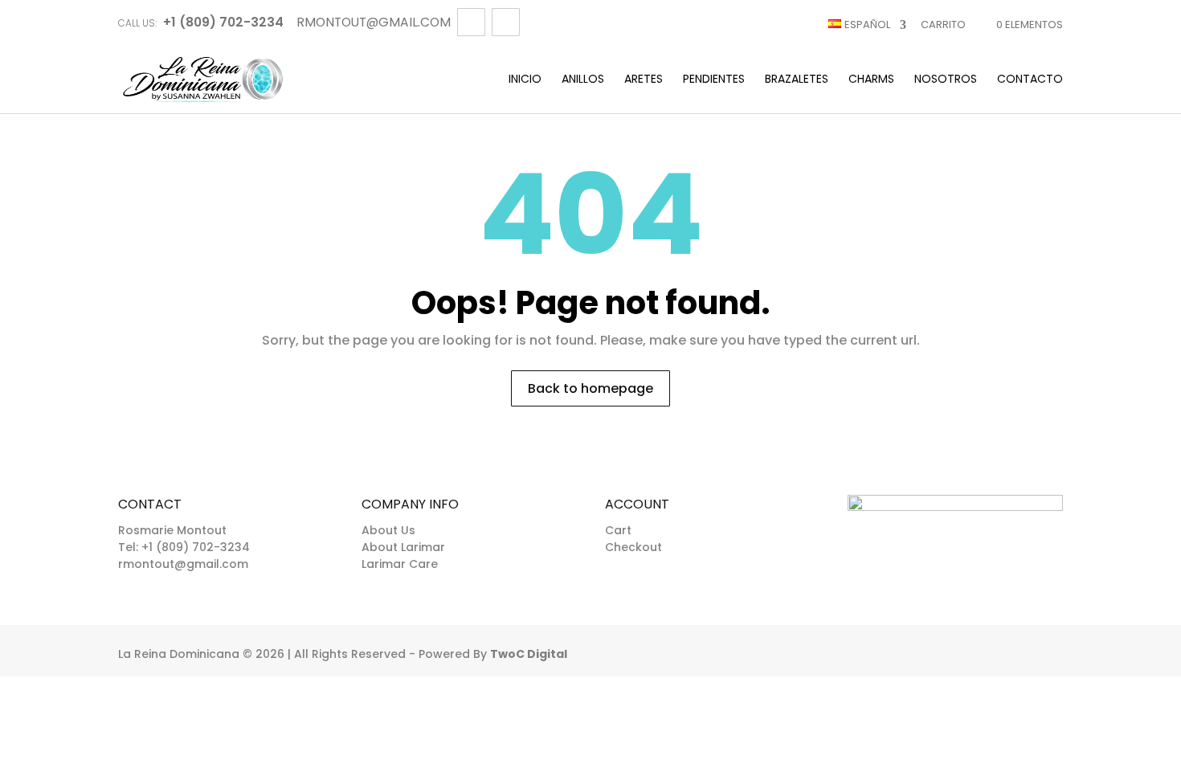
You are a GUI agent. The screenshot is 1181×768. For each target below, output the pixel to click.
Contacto (1030, 80)
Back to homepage (590, 388)
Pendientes (714, 80)
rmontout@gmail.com (183, 564)
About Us (388, 530)
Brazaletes (796, 80)
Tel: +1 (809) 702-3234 (184, 547)
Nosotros (945, 80)
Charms (871, 80)
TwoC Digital (528, 654)
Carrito (943, 24)
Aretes (643, 80)
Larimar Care (400, 564)
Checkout (633, 547)
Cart (618, 530)
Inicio (525, 80)
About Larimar (403, 547)
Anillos (583, 80)
